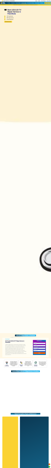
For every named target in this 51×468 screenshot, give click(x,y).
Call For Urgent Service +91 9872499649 (9, 0)
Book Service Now (8, 21)
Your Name (34, 342)
